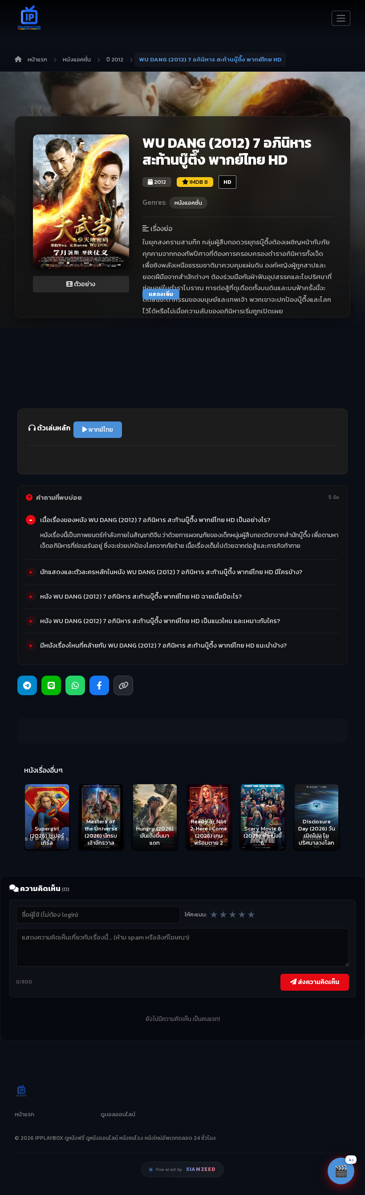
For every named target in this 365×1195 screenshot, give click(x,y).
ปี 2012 (114, 59)
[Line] (51, 685)
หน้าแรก (37, 59)
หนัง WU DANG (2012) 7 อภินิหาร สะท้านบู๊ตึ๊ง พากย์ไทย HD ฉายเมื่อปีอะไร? (141, 596)
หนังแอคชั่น (77, 59)
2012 (159, 182)
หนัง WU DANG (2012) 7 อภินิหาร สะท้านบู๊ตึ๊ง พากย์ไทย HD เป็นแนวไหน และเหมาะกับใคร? (160, 621)
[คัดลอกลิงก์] (123, 685)
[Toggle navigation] (341, 18)
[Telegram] (27, 685)
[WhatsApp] (75, 685)
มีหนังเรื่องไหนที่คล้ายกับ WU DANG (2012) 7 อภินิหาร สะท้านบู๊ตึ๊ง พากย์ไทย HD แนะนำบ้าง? (163, 645)
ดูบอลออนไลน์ (118, 1114)
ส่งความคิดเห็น (317, 982)
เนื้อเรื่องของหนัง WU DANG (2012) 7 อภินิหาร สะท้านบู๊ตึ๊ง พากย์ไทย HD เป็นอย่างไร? (155, 520)
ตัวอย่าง (84, 284)
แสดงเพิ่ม (161, 294)
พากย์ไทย (100, 429)
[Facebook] (99, 685)
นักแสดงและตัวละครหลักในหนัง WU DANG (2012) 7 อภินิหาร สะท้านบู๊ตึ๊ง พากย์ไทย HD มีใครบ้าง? (171, 572)
